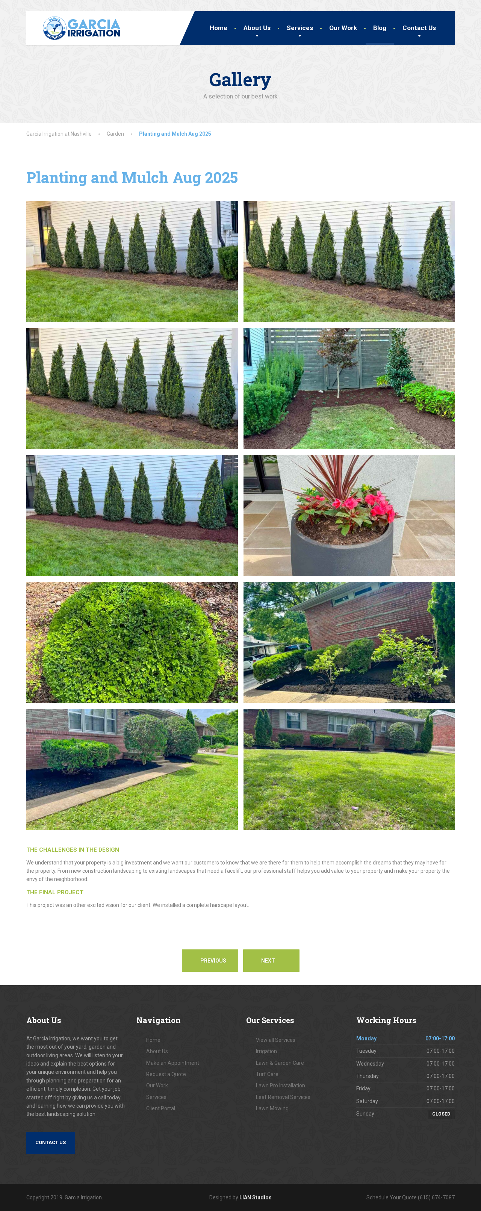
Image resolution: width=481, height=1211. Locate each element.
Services (300, 28)
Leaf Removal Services (283, 1097)
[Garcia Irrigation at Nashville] (75, 25)
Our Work (343, 28)
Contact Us (419, 28)
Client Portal (160, 1108)
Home (218, 28)
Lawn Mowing (272, 1108)
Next (268, 961)
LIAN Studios (255, 1197)
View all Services (275, 1040)
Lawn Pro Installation (280, 1085)
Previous (212, 961)
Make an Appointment (172, 1063)
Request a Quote (166, 1074)
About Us (257, 28)
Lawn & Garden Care (280, 1063)
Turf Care (267, 1074)
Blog (379, 28)
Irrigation (266, 1051)
